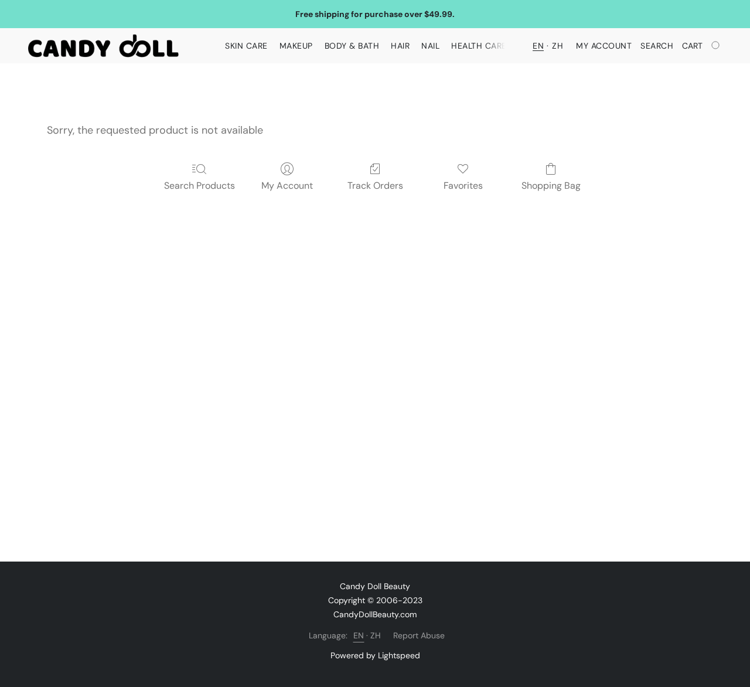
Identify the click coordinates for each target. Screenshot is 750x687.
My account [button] (604, 45)
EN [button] (538, 45)
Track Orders (375, 185)
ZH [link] (375, 635)
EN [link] (358, 635)
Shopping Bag (551, 185)
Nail (430, 45)
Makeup (296, 45)
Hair (400, 45)
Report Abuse (419, 635)
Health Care (479, 45)
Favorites (463, 185)
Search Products (199, 185)
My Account (287, 185)
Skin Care (246, 45)
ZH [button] (557, 45)
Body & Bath (352, 45)
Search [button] (656, 45)
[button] (103, 45)
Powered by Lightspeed (375, 655)
